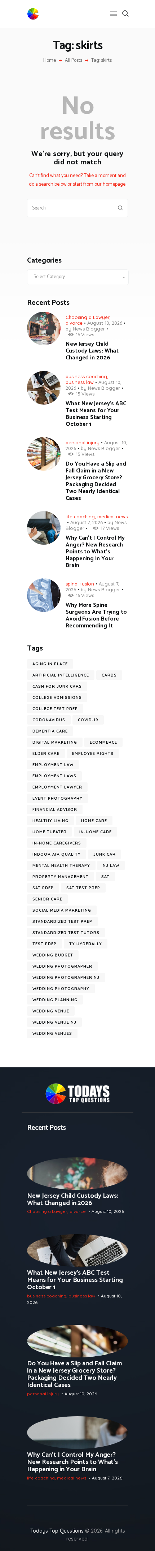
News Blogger (89, 329)
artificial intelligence (60, 675)
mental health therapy (61, 865)
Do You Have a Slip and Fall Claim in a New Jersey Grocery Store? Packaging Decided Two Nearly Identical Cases (96, 481)
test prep (44, 943)
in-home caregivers (56, 843)
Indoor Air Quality (56, 854)
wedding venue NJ (54, 1022)
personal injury (82, 442)
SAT (105, 876)
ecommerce (103, 742)
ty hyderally (85, 943)
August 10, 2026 (104, 323)
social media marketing (61, 910)
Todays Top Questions (57, 1531)
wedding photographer (62, 966)
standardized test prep (62, 921)
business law (80, 382)
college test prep (55, 708)
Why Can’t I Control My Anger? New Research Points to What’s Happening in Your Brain (95, 552)
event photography (57, 798)
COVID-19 (88, 719)
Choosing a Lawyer (88, 317)
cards (109, 675)
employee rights (93, 753)
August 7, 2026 (86, 522)
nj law (111, 865)
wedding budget (52, 955)
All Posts (73, 60)
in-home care (95, 831)
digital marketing (54, 742)
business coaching (86, 376)
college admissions (57, 697)
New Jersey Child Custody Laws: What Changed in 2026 (92, 351)
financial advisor (54, 809)
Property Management (60, 876)
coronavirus (48, 719)
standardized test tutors (65, 932)
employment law (53, 764)
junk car (104, 854)
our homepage (109, 184)
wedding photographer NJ (65, 977)
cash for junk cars (57, 686)
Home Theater (49, 831)
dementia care (50, 731)
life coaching (80, 516)
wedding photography (60, 988)
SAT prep (43, 887)
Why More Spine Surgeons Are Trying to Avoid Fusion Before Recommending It (96, 615)
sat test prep (83, 887)
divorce (74, 323)
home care (94, 820)
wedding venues (52, 1033)
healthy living (50, 820)
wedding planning (55, 999)
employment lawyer (57, 787)
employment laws (54, 775)
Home (49, 60)
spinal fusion (80, 584)
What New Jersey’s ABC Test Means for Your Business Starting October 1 (96, 414)
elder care (45, 753)
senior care (47, 899)
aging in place (50, 663)
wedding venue (50, 1011)
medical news (112, 516)
